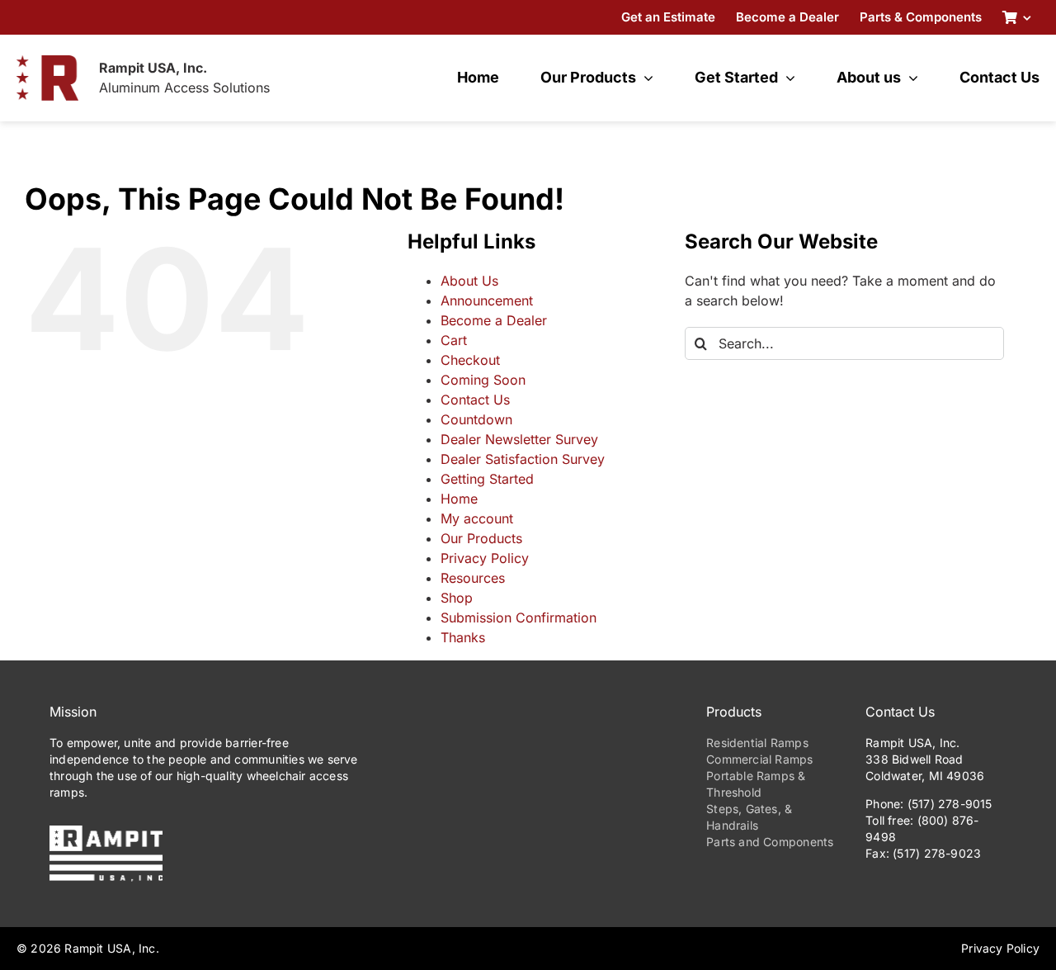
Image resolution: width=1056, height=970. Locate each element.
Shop (457, 597)
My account (477, 518)
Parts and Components (769, 842)
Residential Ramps (757, 743)
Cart (454, 340)
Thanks (463, 637)
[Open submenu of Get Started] (786, 78)
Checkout (470, 360)
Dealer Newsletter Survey (519, 439)
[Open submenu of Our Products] (644, 78)
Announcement (487, 300)
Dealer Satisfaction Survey (523, 459)
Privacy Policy (485, 558)
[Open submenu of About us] (909, 78)
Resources (473, 578)
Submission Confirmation (518, 617)
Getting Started (487, 479)
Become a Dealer (494, 320)
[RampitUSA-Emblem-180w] (47, 62)
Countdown (476, 419)
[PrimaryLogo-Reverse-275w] (106, 832)
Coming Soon (483, 379)
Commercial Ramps (759, 759)
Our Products (481, 538)
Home (459, 498)
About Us (469, 280)
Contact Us (475, 399)
